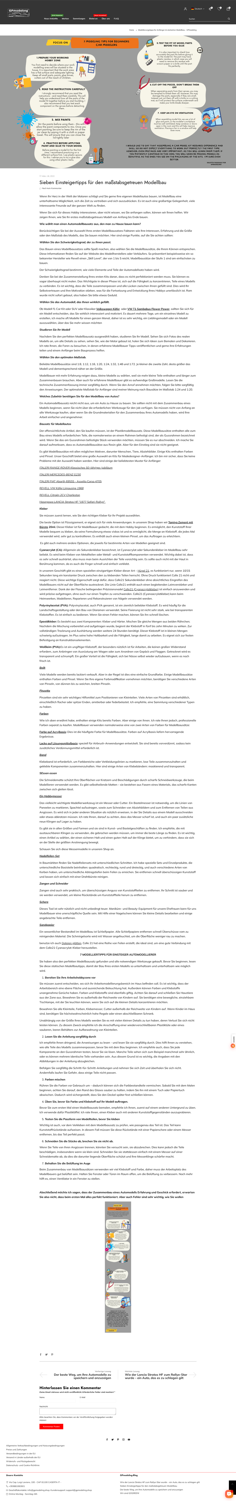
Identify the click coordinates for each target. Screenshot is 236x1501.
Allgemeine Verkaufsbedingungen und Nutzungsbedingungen (35, 1445)
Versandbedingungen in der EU (21, 1453)
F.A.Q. (116, 18)
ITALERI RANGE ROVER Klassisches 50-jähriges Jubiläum (76, 467)
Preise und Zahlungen (16, 1449)
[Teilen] (40, 1354)
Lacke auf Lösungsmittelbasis (58, 743)
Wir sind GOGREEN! (129, 1493)
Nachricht (43, 1406)
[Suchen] (229, 19)
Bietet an (93, 18)
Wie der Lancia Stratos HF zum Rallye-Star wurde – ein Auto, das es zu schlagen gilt (156, 1376)
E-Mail (82, 1397)
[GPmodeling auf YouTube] (129, 1439)
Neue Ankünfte (51, 18)
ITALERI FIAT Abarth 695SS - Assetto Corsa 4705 (70, 481)
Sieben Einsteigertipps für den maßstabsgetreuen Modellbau (148, 1486)
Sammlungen (79, 18)
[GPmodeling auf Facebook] (107, 1439)
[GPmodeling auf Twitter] (112, 1439)
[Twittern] (46, 1354)
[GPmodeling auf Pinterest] (118, 1439)
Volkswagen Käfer (108, 309)
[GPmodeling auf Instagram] (123, 1439)
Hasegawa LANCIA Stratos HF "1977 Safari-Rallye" (72, 501)
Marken (65, 18)
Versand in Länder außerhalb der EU (23, 1457)
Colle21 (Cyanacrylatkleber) (141, 589)
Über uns (106, 18)
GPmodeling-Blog (129, 1475)
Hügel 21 (143, 570)
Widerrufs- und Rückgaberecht (20, 1461)
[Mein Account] (185, 10)
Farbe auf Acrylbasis (52, 732)
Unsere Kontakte (14, 1475)
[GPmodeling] (18, 12)
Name (42, 1397)
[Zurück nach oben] (232, 1484)
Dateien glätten (71, 943)
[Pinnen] (52, 1354)
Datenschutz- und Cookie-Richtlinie (22, 1465)
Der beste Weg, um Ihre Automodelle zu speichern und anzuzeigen (82, 1376)
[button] (198, 8)
